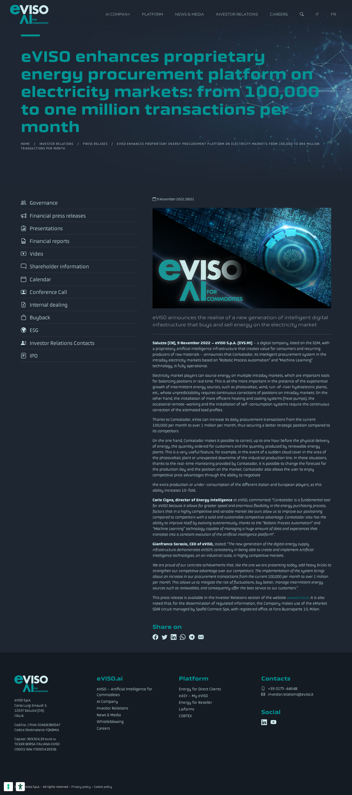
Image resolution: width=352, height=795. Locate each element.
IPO (33, 355)
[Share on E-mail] (201, 637)
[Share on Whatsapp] (183, 637)
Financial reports (48, 241)
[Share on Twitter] (165, 637)
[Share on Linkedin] (174, 637)
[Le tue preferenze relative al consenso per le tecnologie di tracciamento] (8, 786)
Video (35, 253)
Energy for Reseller (195, 702)
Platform (152, 14)
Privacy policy (81, 787)
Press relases (95, 144)
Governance (43, 203)
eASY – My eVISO (193, 695)
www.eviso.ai (298, 597)
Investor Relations (237, 14)
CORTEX (185, 715)
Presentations (45, 228)
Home (25, 144)
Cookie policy (103, 787)
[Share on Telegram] (192, 637)
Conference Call (47, 292)
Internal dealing (48, 304)
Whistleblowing (110, 721)
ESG (33, 330)
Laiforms (186, 709)
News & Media (189, 14)
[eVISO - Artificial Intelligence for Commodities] (29, 14)
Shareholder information (58, 266)
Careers (279, 14)
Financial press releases (57, 215)
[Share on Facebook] (156, 637)
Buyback (39, 317)
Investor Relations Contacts (61, 343)
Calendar (39, 279)
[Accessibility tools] (20, 786)
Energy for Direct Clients (200, 689)
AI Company (118, 14)
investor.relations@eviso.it (290, 694)
